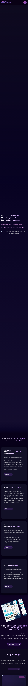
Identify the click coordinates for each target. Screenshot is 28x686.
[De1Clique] (6, 2)
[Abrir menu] (25, 2)
